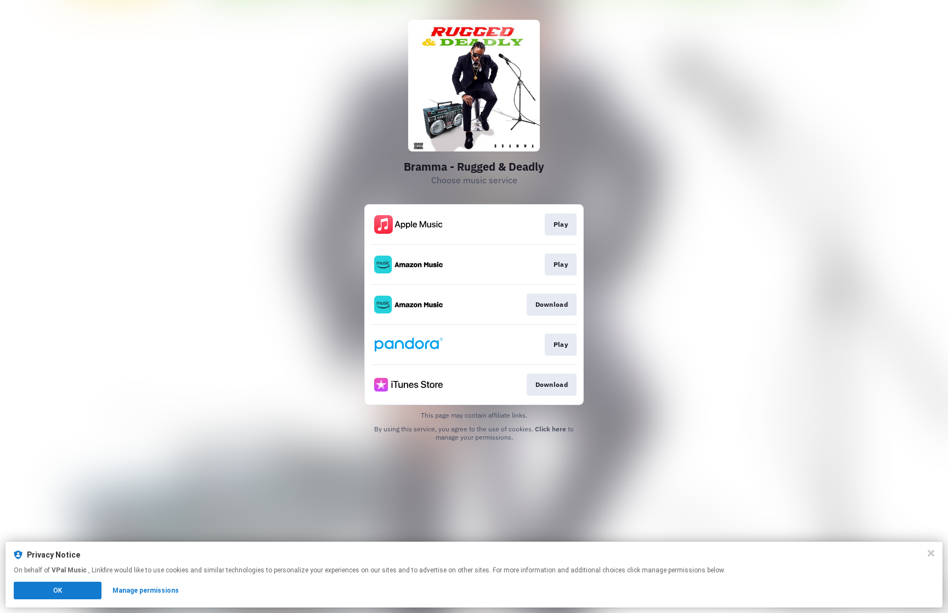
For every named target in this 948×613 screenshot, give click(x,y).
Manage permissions (145, 590)
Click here (550, 429)
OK (57, 590)
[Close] (931, 553)
